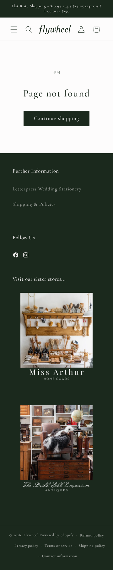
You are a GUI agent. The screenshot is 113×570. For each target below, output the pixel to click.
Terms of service (58, 545)
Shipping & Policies (34, 204)
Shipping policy (92, 545)
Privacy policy (26, 545)
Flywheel (31, 535)
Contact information (59, 556)
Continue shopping (56, 118)
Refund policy (92, 535)
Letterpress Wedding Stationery (47, 189)
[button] (13, 29)
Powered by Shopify (56, 535)
